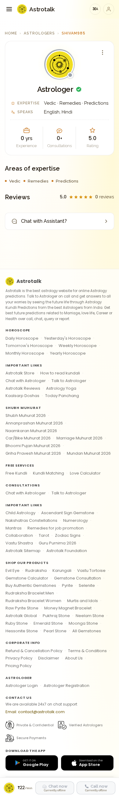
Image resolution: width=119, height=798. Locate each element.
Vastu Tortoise (91, 570)
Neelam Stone (90, 616)
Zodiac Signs (68, 535)
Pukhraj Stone (56, 616)
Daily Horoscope (21, 338)
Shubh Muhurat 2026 (25, 415)
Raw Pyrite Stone (21, 608)
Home (11, 33)
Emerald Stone (48, 623)
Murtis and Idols (82, 601)
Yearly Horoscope (68, 353)
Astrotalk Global (21, 616)
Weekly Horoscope (78, 345)
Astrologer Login (21, 685)
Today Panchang (62, 396)
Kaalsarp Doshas (22, 396)
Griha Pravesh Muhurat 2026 (33, 453)
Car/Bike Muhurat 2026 (28, 438)
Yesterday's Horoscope (67, 338)
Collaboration (19, 535)
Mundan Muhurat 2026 (89, 453)
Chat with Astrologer (25, 381)
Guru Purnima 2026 (57, 543)
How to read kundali (60, 373)
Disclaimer (48, 658)
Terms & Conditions (87, 651)
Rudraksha (36, 570)
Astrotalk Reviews (22, 388)
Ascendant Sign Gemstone (67, 513)
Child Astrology (20, 513)
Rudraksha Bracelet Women (33, 601)
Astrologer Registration (66, 685)
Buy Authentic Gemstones (30, 585)
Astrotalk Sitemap (23, 551)
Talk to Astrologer (69, 381)
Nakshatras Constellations (31, 520)
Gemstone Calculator (26, 578)
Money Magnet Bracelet (68, 608)
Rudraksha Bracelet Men (29, 593)
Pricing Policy (18, 666)
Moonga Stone (83, 623)
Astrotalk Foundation (66, 551)
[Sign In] (108, 9)
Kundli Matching (48, 473)
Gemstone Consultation (77, 578)
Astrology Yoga (61, 388)
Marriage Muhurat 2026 (79, 438)
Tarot (44, 535)
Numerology (75, 520)
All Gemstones (86, 631)
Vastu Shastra (19, 543)
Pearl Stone (55, 631)
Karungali (61, 570)
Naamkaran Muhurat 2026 (31, 431)
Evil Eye (12, 570)
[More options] (102, 52)
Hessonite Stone (21, 631)
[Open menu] (9, 9)
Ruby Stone (16, 623)
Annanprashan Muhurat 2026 (34, 423)
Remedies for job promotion (55, 528)
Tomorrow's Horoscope (29, 345)
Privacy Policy (18, 658)
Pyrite (67, 585)
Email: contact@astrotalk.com (35, 712)
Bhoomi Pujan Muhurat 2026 (32, 446)
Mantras (13, 528)
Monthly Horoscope (24, 353)
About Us (74, 658)
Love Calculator (85, 473)
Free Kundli (16, 473)
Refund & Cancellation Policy (33, 651)
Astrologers (39, 33)
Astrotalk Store (19, 373)
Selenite (87, 585)
